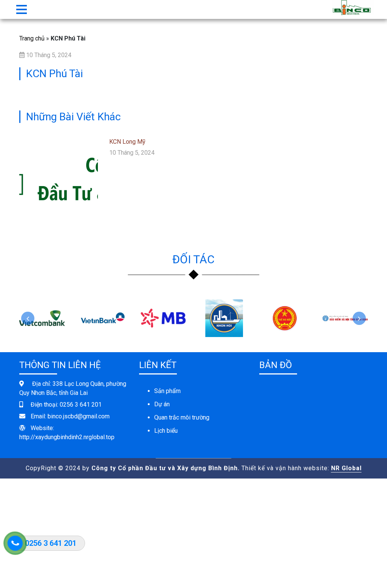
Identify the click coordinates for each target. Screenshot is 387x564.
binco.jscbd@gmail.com (79, 416)
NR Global (346, 468)
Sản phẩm (167, 391)
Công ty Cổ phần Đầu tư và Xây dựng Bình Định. (165, 468)
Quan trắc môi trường (181, 417)
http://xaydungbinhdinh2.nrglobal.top (67, 437)
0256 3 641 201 (81, 404)
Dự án (162, 404)
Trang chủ (32, 38)
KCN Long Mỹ (127, 141)
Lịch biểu (166, 430)
